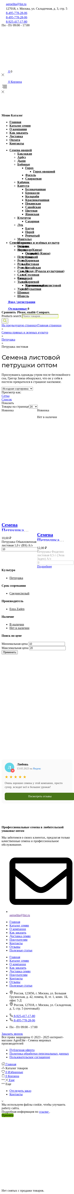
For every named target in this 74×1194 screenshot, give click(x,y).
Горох (29, 168)
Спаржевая (33, 178)
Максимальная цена (15, 648)
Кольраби (32, 196)
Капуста (23, 185)
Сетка (5, 396)
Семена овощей (20, 150)
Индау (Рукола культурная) (44, 271)
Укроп (21, 289)
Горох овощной (44, 171)
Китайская (33, 267)
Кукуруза (24, 217)
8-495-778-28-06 (16, 13)
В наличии (16, 624)
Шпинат (23, 292)
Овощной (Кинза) (37, 253)
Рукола (22, 267)
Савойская (33, 207)
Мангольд (24, 239)
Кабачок (23, 182)
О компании (18, 129)
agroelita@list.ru (16, 4)
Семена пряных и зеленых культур (25, 332)
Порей (29, 232)
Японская (32, 214)
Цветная (31, 210)
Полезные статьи (20, 950)
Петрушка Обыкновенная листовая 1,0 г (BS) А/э (19, 543)
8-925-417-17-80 (16, 21)
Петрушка (24, 257)
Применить (9, 652)
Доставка (16, 136)
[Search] (5, 321)
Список (7, 399)
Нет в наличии (19, 628)
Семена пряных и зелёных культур (34, 242)
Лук (20, 225)
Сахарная (32, 221)
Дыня (21, 160)
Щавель (23, 296)
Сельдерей (24, 278)
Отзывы (14, 946)
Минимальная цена (15, 643)
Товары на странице (15, 406)
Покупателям (18, 939)
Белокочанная (35, 189)
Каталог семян (20, 125)
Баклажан (24, 153)
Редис (21, 260)
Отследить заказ (20, 1090)
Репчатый (32, 235)
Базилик (23, 246)
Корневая (32, 260)
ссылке (44, 1111)
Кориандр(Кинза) (29, 249)
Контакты (16, 143)
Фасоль (30, 175)
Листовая (32, 264)
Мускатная (33, 289)
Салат (21, 274)
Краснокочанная (37, 200)
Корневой (32, 281)
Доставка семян (20, 936)
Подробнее (44, 566)
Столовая (32, 274)
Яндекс (37, 768)
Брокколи (32, 193)
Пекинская (33, 203)
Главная (15, 122)
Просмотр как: (11, 392)
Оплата (14, 140)
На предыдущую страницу (19, 325)
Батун (29, 228)
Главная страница (49, 325)
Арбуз (21, 157)
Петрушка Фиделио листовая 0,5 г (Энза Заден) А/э (50, 555)
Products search (11, 316)
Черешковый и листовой (43, 285)
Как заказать (18, 132)
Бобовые (23, 164)
